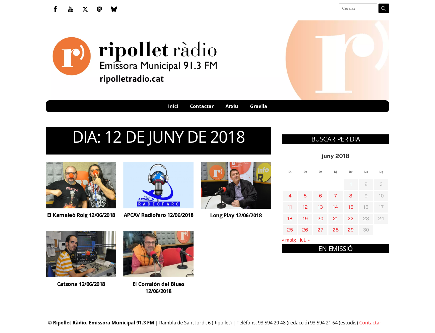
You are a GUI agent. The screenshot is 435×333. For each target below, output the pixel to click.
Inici (173, 106)
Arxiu (231, 106)
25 (290, 230)
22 (351, 218)
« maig (289, 240)
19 (305, 218)
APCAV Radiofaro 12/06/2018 (159, 214)
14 (335, 207)
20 (320, 218)
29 (351, 230)
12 (305, 207)
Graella (258, 106)
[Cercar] (383, 8)
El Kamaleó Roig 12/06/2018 (81, 214)
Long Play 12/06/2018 (236, 215)
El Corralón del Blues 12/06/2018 (158, 287)
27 (320, 230)
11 (290, 207)
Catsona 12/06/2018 (81, 283)
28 (336, 230)
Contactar (202, 106)
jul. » (305, 240)
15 (350, 207)
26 (305, 230)
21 (335, 218)
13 (320, 207)
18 (289, 218)
